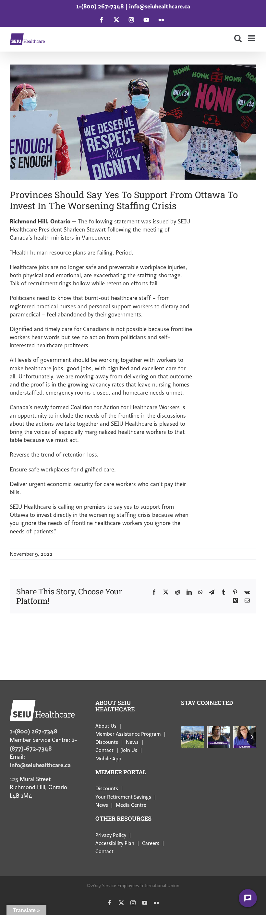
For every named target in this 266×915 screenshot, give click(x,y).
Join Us (129, 750)
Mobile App (108, 759)
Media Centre (131, 805)
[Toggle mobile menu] (252, 38)
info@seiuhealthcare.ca (159, 6)
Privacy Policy (110, 835)
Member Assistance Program (128, 734)
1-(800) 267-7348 (100, 6)
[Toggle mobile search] (238, 38)
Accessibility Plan (114, 843)
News (132, 742)
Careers (150, 843)
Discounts (106, 742)
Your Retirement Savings (123, 797)
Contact (104, 750)
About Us (105, 726)
